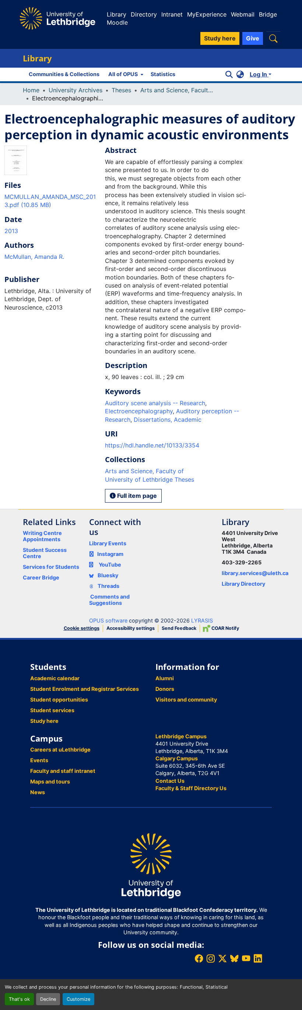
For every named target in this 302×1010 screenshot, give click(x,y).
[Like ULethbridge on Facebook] (199, 958)
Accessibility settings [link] (130, 628)
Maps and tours (50, 781)
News (37, 792)
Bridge (268, 14)
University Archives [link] (75, 90)
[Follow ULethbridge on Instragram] (211, 958)
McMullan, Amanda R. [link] (34, 256)
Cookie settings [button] (81, 628)
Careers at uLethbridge (60, 749)
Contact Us (170, 781)
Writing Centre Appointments (42, 536)
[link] (50, 201)
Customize (78, 999)
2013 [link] (11, 231)
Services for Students (51, 567)
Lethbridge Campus (181, 736)
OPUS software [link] (108, 620)
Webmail (242, 14)
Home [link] (31, 90)
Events (39, 760)
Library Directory (243, 584)
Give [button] (252, 38)
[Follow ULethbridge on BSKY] (234, 958)
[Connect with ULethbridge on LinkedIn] (258, 958)
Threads (107, 586)
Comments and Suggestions (109, 599)
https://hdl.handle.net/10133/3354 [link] (152, 445)
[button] (273, 38)
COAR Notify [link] (224, 628)
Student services (52, 710)
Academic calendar (55, 678)
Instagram (110, 554)
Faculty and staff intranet (62, 771)
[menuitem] (125, 74)
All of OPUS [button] (123, 74)
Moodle (117, 22)
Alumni (164, 678)
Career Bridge (41, 577)
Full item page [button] (136, 495)
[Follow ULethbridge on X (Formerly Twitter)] (222, 958)
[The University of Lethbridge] (151, 865)
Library (116, 14)
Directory (144, 14)
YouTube (110, 564)
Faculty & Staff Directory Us (190, 788)
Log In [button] (259, 74)
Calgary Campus (176, 758)
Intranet (172, 14)
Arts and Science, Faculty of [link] (177, 90)
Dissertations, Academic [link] (167, 419)
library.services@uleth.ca (255, 573)
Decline (48, 999)
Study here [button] (220, 38)
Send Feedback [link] (179, 628)
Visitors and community (186, 699)
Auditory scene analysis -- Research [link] (155, 403)
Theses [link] (121, 90)
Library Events (107, 543)
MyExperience (206, 14)
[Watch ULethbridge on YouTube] (246, 958)
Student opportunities (59, 699)
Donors (164, 689)
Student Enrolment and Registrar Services (84, 689)
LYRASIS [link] (202, 620)
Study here (44, 721)
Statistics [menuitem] (163, 74)
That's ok (19, 999)
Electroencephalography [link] (139, 411)
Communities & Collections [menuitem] (64, 74)
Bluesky (107, 575)
